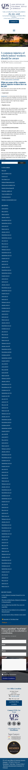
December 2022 (6, 270)
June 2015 (4, 472)
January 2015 (5, 487)
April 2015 (4, 478)
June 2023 (4, 261)
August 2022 (5, 276)
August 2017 (5, 396)
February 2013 (5, 554)
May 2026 (4, 211)
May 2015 (4, 475)
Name (3, 638)
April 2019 (4, 337)
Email (4, 644)
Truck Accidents (6, 194)
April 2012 (4, 583)
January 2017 (5, 416)
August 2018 (5, 361)
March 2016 (4, 446)
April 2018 (4, 372)
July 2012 (4, 574)
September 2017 (6, 393)
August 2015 (5, 466)
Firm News (4, 179)
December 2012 (6, 560)
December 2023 (6, 252)
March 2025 (5, 229)
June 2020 (4, 314)
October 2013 (5, 530)
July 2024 (4, 240)
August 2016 (5, 431)
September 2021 (6, 290)
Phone (4, 651)
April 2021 (4, 299)
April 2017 (4, 407)
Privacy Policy (20, 764)
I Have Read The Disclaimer (10, 674)
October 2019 (5, 328)
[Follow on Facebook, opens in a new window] (9, 724)
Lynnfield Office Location (14, 703)
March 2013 (4, 551)
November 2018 (6, 352)
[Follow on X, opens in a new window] (14, 724)
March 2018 (4, 375)
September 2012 (6, 569)
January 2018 (5, 381)
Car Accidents (5, 173)
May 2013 (4, 545)
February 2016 (5, 448)
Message (4, 657)
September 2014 (6, 498)
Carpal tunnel (4, 96)
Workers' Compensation (15, 62)
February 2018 (5, 378)
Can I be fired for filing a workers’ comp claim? (14, 614)
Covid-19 (4, 176)
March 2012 (4, 586)
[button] (26, 760)
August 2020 (5, 311)
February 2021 (5, 302)
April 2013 (4, 548)
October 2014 (5, 495)
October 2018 (5, 355)
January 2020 (5, 322)
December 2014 (6, 489)
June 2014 (4, 507)
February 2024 (5, 249)
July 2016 (4, 434)
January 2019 (5, 346)
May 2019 (4, 334)
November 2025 (6, 220)
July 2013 (4, 539)
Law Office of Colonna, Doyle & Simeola (18, 61)
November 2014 (6, 492)
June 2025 (4, 226)
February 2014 (5, 519)
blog (3, 170)
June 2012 (4, 577)
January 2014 (5, 522)
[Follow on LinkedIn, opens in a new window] (19, 724)
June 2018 (4, 366)
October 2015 (5, 460)
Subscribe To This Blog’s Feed (10, 619)
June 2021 (4, 296)
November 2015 (6, 457)
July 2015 (4, 469)
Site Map (12, 764)
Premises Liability (6, 191)
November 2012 (6, 563)
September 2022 (6, 273)
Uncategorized (5, 197)
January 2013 (5, 557)
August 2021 (5, 293)
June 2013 (4, 542)
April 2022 (4, 281)
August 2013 (5, 536)
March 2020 (5, 320)
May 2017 (4, 405)
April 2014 (4, 513)
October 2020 (5, 308)
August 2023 (5, 258)
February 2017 (5, 413)
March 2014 (4, 516)
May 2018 (4, 369)
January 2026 (5, 217)
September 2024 (6, 238)
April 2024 (4, 246)
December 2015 (6, 454)
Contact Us (14, 21)
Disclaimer (4, 672)
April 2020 (4, 317)
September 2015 (6, 463)
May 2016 (4, 440)
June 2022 (4, 279)
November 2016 (6, 422)
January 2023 (5, 267)
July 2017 (4, 399)
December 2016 (6, 419)
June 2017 (4, 402)
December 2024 (6, 235)
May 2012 (4, 580)
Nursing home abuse (7, 188)
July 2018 (4, 363)
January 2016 (5, 451)
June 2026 (4, 208)
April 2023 (4, 264)
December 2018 (6, 349)
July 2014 (4, 504)
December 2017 (6, 384)
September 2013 (6, 533)
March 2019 (4, 340)
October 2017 (5, 390)
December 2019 (6, 325)
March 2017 (4, 410)
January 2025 (5, 232)
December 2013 (6, 525)
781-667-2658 (14, 14)
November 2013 (6, 528)
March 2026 (5, 214)
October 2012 (5, 566)
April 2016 (4, 443)
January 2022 (5, 284)
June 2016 (4, 437)
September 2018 (6, 358)
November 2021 (6, 287)
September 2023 (6, 255)
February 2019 (5, 343)
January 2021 (5, 305)
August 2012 (5, 571)
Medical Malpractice (7, 182)
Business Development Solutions (12, 766)
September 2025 (6, 223)
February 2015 (5, 484)
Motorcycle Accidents (7, 185)
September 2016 (6, 428)
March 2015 (4, 481)
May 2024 (4, 243)
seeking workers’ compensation (12, 79)
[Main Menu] (14, 30)
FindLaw (5, 767)
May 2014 (4, 510)
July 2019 (4, 331)
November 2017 (6, 387)
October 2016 (5, 425)
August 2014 (5, 501)
